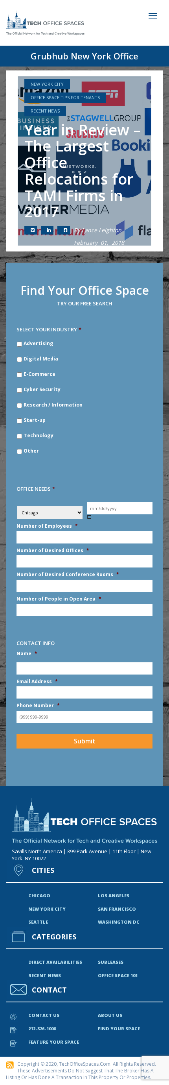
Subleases (110, 962)
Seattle (38, 922)
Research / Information (53, 404)
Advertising (38, 343)
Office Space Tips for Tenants (65, 97)
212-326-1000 (42, 1028)
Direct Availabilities (55, 962)
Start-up (35, 420)
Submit (85, 741)
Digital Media (41, 358)
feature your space (53, 1042)
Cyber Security (42, 389)
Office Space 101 (118, 975)
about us (110, 1015)
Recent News (45, 111)
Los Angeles (113, 895)
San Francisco (117, 909)
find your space (119, 1028)
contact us (43, 1015)
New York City (47, 84)
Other (31, 450)
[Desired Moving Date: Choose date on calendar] (89, 516)
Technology (38, 435)
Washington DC (119, 922)
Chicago (39, 895)
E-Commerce (39, 374)
